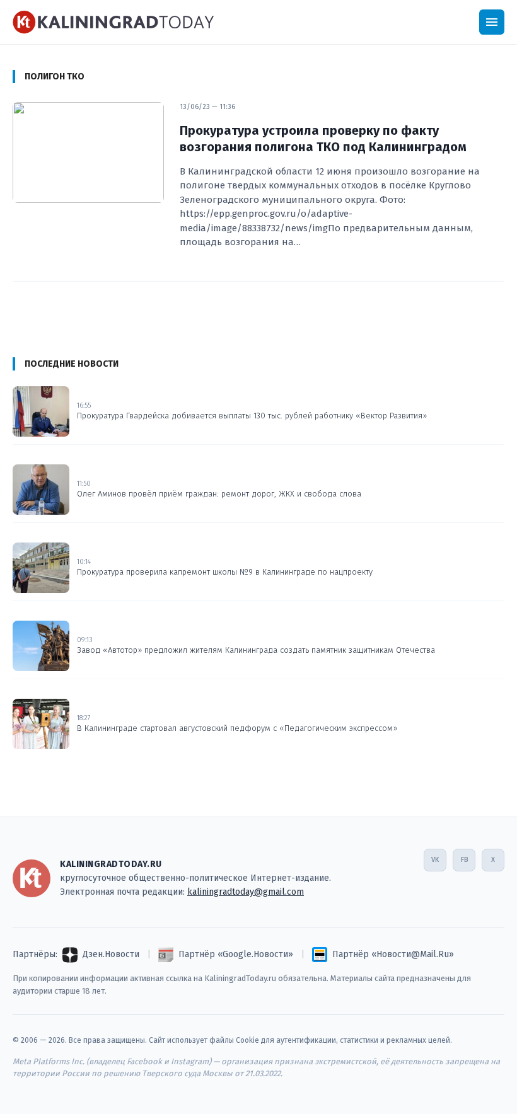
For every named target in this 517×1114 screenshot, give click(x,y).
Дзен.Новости (111, 954)
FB (464, 860)
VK (435, 860)
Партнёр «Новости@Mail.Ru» (393, 954)
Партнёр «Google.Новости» (235, 954)
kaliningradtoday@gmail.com (245, 892)
